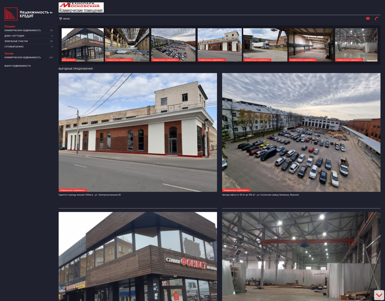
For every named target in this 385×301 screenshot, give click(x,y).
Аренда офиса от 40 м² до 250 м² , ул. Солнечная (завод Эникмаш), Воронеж (260, 194)
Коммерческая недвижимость (29, 30)
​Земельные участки (29, 41)
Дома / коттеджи (29, 36)
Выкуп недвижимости (18, 66)
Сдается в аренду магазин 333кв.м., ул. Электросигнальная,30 (90, 194)
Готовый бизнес (29, 46)
